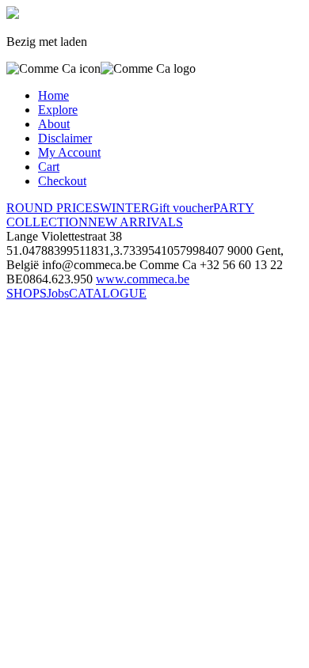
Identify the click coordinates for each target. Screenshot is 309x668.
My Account (69, 152)
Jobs (58, 293)
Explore (58, 109)
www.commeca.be (142, 279)
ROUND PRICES (53, 207)
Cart (48, 166)
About (54, 124)
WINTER (125, 207)
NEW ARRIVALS (135, 222)
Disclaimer (65, 138)
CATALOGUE (108, 293)
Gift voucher (181, 207)
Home (53, 95)
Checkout (62, 181)
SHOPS (26, 293)
